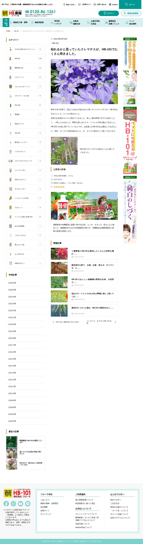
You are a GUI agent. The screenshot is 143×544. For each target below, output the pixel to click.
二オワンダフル (28, 235)
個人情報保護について (84, 500)
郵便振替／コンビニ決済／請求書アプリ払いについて (87, 518)
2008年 (12, 407)
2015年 (12, 359)
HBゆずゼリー (27, 263)
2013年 (12, 373)
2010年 (12, 393)
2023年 (12, 303)
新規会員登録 (132, 13)
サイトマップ (45, 514)
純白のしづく (27, 124)
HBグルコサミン (27, 179)
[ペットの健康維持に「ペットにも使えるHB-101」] (130, 140)
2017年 (12, 345)
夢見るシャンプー (28, 142)
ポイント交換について (119, 514)
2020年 (12, 324)
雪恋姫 (28, 114)
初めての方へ (71, 4)
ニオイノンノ (28, 77)
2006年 (12, 414)
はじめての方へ (117, 494)
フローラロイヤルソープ (28, 161)
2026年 (12, 283)
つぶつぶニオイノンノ (28, 86)
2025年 (12, 290)
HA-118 (28, 133)
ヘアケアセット (27, 151)
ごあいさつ (44, 500)
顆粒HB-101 (28, 68)
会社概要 (44, 507)
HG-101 (28, 105)
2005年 (12, 421)
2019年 (12, 331)
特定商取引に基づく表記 (85, 503)
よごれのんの (27, 254)
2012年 (12, 380)
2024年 (12, 297)
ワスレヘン (28, 207)
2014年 (12, 366)
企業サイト (44, 510)
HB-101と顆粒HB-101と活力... (68, 322)
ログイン (110, 13)
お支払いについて (83, 508)
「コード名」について (119, 510)
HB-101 (16, 31)
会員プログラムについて (120, 518)
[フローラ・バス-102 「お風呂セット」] (130, 71)
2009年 (12, 400)
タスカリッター (28, 189)
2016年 (12, 352)
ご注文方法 (114, 503)
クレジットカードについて (86, 514)
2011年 (12, 386)
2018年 (12, 338)
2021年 (12, 317)
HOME (8, 31)
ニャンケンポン (28, 170)
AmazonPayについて (83, 527)
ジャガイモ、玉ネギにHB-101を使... (99, 322)
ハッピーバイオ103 (28, 198)
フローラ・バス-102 (28, 96)
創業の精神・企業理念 (49, 503)
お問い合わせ (101, 4)
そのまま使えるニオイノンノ (28, 49)
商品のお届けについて (119, 507)
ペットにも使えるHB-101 (28, 217)
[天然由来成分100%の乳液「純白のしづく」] (130, 209)
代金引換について (82, 524)
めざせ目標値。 (27, 226)
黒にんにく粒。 (27, 245)
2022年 (12, 310)
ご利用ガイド (86, 4)
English (115, 4)
